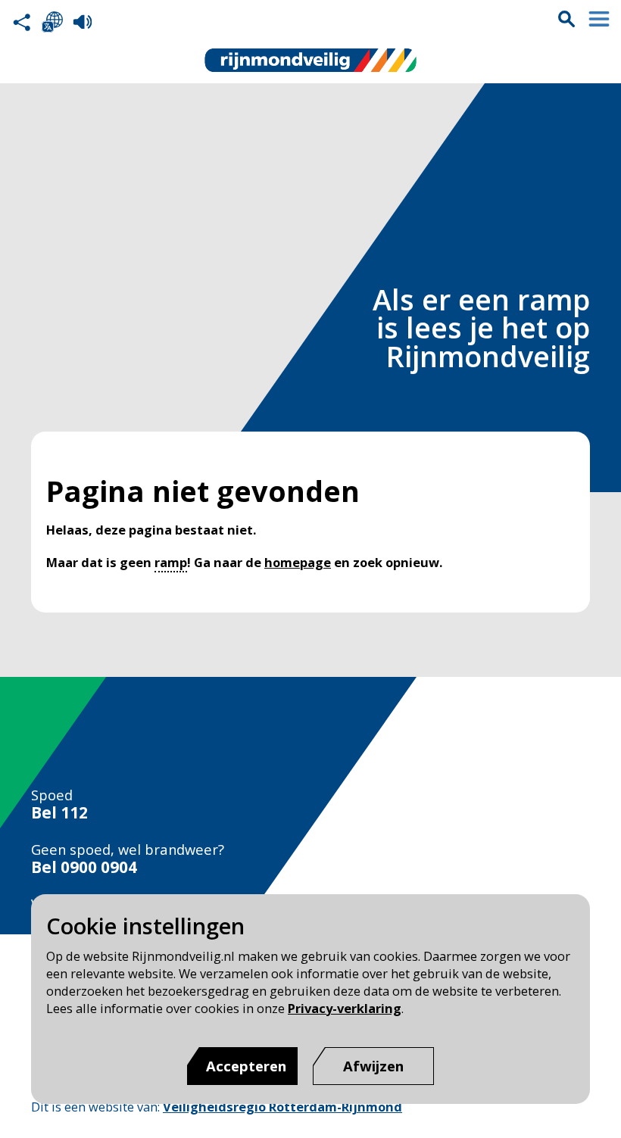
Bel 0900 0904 (84, 867)
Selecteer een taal (52, 22)
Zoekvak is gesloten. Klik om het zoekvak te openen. (566, 19)
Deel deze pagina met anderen (22, 22)
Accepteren (246, 1065)
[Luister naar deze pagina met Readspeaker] (82, 22)
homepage (297, 562)
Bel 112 (59, 812)
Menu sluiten (599, 19)
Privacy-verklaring (344, 1008)
